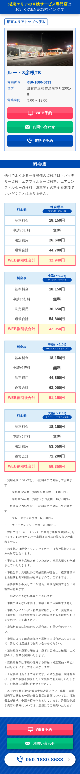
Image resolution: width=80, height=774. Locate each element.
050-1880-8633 (39, 82)
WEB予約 (44, 113)
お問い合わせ (44, 127)
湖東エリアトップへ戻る (26, 22)
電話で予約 (43, 141)
